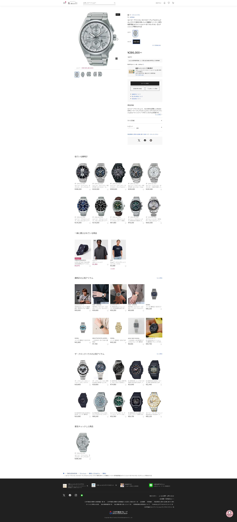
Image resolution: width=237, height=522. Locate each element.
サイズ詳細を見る (156, 45)
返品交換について (136, 98)
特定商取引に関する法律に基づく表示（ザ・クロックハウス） (143, 134)
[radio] (135, 34)
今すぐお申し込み (140, 75)
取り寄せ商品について (137, 96)
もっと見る (158, 114)
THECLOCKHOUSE (72, 473)
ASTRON (132, 17)
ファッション (83, 473)
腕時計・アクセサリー (94, 473)
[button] (97, 39)
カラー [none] (129, 32)
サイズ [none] (129, 41)
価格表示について (136, 94)
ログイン (158, 3)
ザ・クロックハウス (135, 15)
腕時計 (104, 473)
